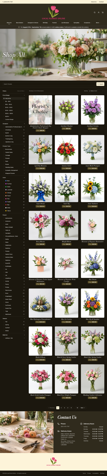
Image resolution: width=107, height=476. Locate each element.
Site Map (102, 473)
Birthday (45, 22)
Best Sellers (19, 22)
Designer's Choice (33, 22)
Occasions (87, 22)
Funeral (54, 22)
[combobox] (96, 91)
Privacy (89, 473)
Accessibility (95, 473)
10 (77, 408)
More (97, 22)
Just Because (65, 22)
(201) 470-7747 (8, 2)
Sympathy (76, 22)
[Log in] (98, 12)
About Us (93, 2)
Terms (84, 473)
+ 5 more (70, 437)
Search (101, 84)
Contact (101, 2)
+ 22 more (64, 444)
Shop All (9, 22)
